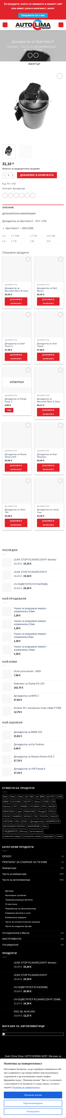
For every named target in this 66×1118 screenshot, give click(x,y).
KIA (44, 806)
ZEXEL (24, 821)
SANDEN (16, 816)
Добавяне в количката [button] (16, 301)
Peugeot (42, 811)
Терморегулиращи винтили (19, 899)
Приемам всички (33, 1095)
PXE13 (52, 811)
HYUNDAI (35, 806)
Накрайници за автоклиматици (20, 908)
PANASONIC (30, 811)
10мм (12, 797)
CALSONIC (16, 802)
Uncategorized (10, 944)
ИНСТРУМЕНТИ (11, 939)
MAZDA (52, 806)
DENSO (6, 856)
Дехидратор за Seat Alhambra (47, 455)
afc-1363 (29, 797)
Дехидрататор (37, 821)
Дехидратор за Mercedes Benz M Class (16, 289)
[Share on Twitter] (16, 195)
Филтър (23, 831)
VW (16, 821)
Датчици (9, 891)
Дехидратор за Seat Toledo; (47, 344)
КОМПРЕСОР (53, 821)
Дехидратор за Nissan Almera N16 (16, 455)
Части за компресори (14, 874)
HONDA (24, 806)
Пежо (45, 826)
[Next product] (30, 55)
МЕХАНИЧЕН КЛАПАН (14, 826)
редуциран (49, 836)
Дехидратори (33, 50)
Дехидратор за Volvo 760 (15, 511)
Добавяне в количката (37, 175)
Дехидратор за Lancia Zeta (48, 511)
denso (37, 802)
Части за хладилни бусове (18, 926)
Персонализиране (33, 1103)
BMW (5, 802)
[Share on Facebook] (10, 195)
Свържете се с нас (33, 15)
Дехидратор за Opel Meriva (47, 289)
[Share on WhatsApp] (5, 195)
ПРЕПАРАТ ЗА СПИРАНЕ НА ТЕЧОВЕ (24, 862)
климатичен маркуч (12, 836)
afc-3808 (40, 797)
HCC (16, 806)
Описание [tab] (8, 207)
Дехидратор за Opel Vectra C (15, 344)
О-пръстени (11, 904)
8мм (5, 797)
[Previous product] (36, 55)
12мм (20, 797)
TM (35, 816)
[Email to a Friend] (21, 195)
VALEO (54, 816)
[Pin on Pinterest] (27, 195)
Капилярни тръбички (15, 895)
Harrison (7, 806)
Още (9, 410)
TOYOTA (44, 816)
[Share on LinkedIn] (32, 195)
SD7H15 (27, 816)
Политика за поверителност (26, 1087)
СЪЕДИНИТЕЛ (10, 831)
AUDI (59, 797)
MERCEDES (9, 811)
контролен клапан (32, 836)
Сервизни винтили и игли (18, 913)
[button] (5, 24)
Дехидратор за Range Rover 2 (16, 400)
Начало (12, 47)
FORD (46, 802)
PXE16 (6, 816)
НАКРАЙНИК (34, 826)
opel (19, 811)
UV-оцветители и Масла (15, 933)
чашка (59, 836)
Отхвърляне (33, 1111)
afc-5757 (50, 797)
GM (53, 802)
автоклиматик (36, 831)
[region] (33, 1088)
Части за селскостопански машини (22, 922)
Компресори (9, 868)
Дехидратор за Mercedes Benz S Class (48, 400)
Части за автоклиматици (38, 47)
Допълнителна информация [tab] (18, 214)
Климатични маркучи (15, 917)
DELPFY (28, 802)
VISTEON (7, 821)
